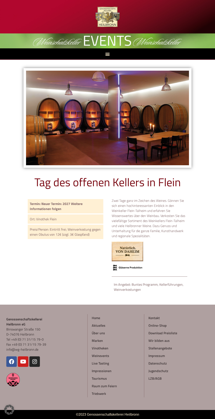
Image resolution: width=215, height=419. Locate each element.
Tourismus (99, 378)
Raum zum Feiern (104, 385)
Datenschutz (157, 363)
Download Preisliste (162, 332)
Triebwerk (99, 393)
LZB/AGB (155, 378)
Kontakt (154, 317)
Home (96, 317)
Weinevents (100, 355)
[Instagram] (34, 361)
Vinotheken (100, 348)
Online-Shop (157, 325)
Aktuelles (98, 325)
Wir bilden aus (159, 340)
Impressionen (101, 370)
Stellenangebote (160, 348)
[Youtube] (23, 361)
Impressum (156, 355)
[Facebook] (11, 361)
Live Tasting (100, 363)
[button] (107, 53)
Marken (97, 340)
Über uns (98, 332)
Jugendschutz (158, 370)
